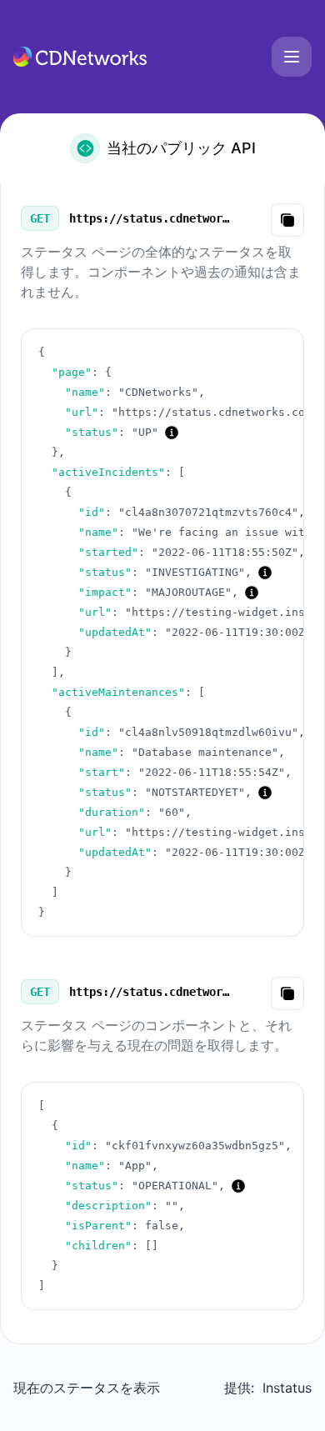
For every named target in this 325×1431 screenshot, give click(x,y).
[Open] (292, 57)
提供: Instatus (268, 1387)
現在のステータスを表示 (86, 1387)
